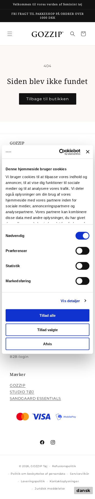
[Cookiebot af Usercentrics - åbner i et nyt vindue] (60, 152)
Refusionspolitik (64, 466)
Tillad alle (47, 315)
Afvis (47, 344)
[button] (9, 33)
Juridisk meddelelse (50, 488)
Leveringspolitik (33, 481)
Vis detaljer (70, 301)
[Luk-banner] (87, 152)
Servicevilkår (79, 473)
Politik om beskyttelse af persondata (38, 473)
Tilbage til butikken (47, 99)
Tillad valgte (47, 329)
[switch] (82, 251)
